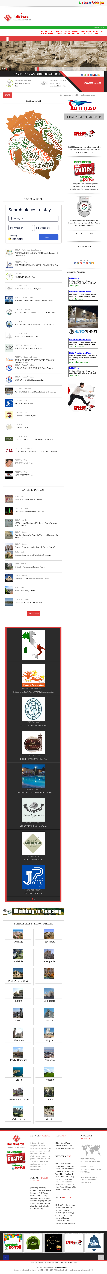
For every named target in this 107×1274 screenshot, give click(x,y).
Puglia (49, 1040)
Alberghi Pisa (60, 1179)
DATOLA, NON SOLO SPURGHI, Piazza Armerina (34, 368)
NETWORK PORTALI (62, 1267)
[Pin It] (94, 75)
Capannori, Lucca (30, 357)
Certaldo (27, 309)
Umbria (49, 1099)
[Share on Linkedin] (91, 75)
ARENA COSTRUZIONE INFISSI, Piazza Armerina (34, 301)
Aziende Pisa (70, 1169)
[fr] (91, 3)
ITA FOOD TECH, (22, 428)
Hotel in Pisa (59, 1177)
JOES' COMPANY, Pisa (23, 475)
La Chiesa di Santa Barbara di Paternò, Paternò (32, 579)
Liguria (18, 1001)
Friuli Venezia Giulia (18, 981)
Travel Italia (66, 1210)
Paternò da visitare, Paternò (25, 591)
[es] (101, 3)
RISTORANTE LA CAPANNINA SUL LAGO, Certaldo (36, 313)
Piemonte (19, 1040)
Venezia (58, 1146)
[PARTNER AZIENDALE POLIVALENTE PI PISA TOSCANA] (53, 1243)
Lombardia (49, 1001)
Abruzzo (18, 941)
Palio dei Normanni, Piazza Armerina (28, 499)
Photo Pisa (59, 1171)
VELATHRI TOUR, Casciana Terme (28, 348)
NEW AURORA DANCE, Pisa (26, 336)
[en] (86, 3)
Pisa (25, 262)
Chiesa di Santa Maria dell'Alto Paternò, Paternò (33, 555)
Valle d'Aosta (18, 1119)
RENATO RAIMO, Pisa (23, 463)
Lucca (26, 321)
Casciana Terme (30, 345)
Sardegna (49, 1060)
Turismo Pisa (69, 1171)
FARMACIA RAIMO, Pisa (25, 277)
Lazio (49, 981)
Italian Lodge (60, 1208)
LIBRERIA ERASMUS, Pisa (25, 416)
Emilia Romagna (18, 1060)
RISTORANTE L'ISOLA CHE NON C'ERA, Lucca (34, 324)
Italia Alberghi (60, 1213)
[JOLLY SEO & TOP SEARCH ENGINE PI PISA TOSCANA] (74, 1243)
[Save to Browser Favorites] (99, 75)
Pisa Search (69, 1174)
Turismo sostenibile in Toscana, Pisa (28, 603)
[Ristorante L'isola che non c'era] (33, 675)
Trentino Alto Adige (19, 1099)
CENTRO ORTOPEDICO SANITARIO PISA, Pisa (34, 439)
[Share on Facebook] (82, 75)
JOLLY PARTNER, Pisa (24, 404)
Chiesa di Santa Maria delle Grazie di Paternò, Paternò (35, 547)
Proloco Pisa (59, 1166)
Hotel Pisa (69, 1177)
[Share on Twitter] (96, 75)
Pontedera (28, 389)
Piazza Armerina (28, 298)
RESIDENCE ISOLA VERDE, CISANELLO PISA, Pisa (33, 759)
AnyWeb (33, 1262)
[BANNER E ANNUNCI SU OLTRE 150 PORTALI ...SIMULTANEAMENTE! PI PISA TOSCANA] (13, 1243)
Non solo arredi (69, 1223)
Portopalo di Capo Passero (31, 250)
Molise (18, 1020)
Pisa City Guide (66, 1164)
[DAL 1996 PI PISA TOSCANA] (33, 1243)
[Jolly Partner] (33, 642)
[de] (96, 3)
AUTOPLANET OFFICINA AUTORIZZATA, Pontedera (36, 392)
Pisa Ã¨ (62, 1187)
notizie (24, 520)
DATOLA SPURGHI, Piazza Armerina (29, 380)
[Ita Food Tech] (33, 776)
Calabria (18, 961)
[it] (81, 3)
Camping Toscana (61, 1215)
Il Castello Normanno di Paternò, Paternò (30, 567)
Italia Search (98, 28)
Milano (72, 1146)
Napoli (57, 1148)
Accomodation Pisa (66, 1182)
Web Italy (69, 1213)
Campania (49, 961)
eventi (23, 496)
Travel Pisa (59, 1174)
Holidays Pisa (60, 1184)
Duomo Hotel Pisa (62, 1190)
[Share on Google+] (88, 75)
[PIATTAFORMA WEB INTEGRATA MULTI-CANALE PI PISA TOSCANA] (94, 1243)
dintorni (24, 532)
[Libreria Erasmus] (33, 810)
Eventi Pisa (70, 1166)
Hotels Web (60, 1205)
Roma (63, 1143)
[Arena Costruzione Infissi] (33, 709)
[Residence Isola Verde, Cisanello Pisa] (33, 742)
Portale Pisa (59, 1169)
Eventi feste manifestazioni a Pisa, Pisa (29, 511)
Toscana (49, 1079)
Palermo (65, 1146)
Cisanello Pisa (71, 1187)
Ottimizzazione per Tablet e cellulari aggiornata (49, 95)
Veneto (49, 1119)
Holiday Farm (70, 1205)
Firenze (68, 1143)
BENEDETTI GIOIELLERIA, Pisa (28, 289)
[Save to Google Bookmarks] (85, 75)
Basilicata (49, 941)
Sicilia (19, 1079)
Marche (50, 1020)
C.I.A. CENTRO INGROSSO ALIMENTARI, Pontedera (36, 451)
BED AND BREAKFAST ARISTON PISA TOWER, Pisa (36, 265)
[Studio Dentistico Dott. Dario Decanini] (33, 843)
